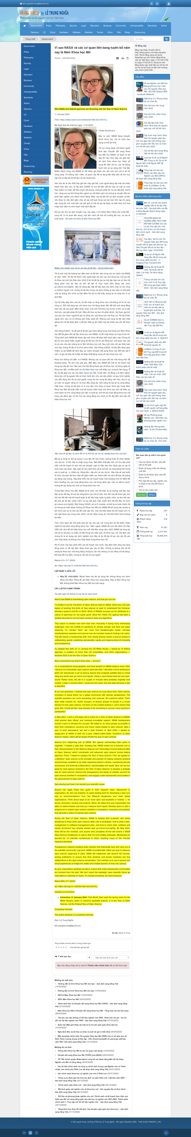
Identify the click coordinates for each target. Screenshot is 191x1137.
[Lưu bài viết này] (128, 58)
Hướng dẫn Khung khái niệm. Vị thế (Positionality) (155, 428)
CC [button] (44, 32)
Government (29, 46)
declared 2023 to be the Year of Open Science (75, 655)
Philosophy (28, 57)
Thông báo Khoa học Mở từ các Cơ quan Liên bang (80, 1050)
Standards (28, 97)
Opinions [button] (35, 32)
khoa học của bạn (119, 453)
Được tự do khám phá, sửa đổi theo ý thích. (152, 476)
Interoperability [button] (136, 25)
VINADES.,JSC (154, 1121)
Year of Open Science (101, 755)
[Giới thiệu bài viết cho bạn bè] (118, 58)
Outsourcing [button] (139, 32)
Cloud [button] (52, 32)
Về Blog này (141, 45)
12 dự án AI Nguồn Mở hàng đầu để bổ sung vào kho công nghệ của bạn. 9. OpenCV (152, 335)
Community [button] (121, 25)
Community (29, 86)
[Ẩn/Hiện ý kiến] (89, 957)
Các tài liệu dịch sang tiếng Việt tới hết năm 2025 (156, 152)
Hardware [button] (64, 32)
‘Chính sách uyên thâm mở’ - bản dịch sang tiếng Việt (81, 1085)
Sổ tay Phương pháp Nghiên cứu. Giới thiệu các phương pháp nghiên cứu (155, 418)
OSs (26, 154)
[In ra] (123, 58)
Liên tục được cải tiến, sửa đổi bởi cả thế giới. (152, 463)
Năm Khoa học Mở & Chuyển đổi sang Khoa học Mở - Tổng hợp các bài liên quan (93, 1010)
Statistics (28, 137)
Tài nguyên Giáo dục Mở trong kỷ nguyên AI (155, 343)
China (26, 149)
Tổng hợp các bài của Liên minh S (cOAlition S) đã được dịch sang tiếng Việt (156, 185)
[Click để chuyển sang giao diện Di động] (36, 1133)
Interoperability (30, 91)
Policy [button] (48, 25)
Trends (27, 143)
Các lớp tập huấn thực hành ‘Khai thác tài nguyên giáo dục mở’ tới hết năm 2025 (152, 126)
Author (27, 103)
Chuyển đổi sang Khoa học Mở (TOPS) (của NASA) (80, 1055)
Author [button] (164, 25)
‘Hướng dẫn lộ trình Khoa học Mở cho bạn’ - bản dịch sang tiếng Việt (88, 983)
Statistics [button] (89, 32)
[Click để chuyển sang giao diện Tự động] (24, 1133)
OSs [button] (119, 32)
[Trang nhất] (25, 25)
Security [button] (73, 25)
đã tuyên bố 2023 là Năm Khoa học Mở (82, 218)
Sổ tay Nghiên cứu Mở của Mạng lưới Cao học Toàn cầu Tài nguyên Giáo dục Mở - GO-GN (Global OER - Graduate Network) (152, 89)
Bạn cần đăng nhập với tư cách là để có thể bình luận (92, 965)
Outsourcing (29, 166)
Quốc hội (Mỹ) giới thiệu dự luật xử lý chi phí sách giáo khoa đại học (88, 1024)
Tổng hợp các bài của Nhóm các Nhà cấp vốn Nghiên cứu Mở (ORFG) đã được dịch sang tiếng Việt (150, 174)
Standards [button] (152, 25)
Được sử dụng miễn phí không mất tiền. (152, 469)
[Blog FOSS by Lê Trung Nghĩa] (44, 12)
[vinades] (36, 218)
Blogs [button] (127, 32)
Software (28, 131)
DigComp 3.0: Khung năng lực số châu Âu (156, 100)
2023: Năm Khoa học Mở (68, 999)
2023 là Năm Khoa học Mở (69, 995)
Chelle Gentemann (107, 130)
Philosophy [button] (60, 25)
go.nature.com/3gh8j (64, 504)
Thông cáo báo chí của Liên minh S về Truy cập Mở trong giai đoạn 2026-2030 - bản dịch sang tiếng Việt (152, 285)
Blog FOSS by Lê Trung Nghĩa (102, 1121)
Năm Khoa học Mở (87, 372)
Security (27, 63)
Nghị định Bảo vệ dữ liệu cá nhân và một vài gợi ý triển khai (84, 1031)
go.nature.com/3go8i (64, 286)
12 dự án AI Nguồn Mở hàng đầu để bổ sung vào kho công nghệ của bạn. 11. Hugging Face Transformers (151, 258)
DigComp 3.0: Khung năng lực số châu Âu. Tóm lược (156, 439)
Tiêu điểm (139, 76)
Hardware (28, 126)
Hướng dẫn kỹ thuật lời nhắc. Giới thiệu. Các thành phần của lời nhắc (150, 364)
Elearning (28, 171)
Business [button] (107, 25)
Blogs (26, 160)
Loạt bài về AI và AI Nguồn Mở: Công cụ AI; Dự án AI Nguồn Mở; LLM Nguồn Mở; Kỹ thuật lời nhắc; (152, 161)
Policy (26, 51)
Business (28, 80)
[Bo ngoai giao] (36, 180)
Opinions (28, 108)
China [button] (110, 32)
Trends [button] (100, 32)
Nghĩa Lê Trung (124, 933)
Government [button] (36, 25)
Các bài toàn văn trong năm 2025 (154, 107)
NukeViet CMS (130, 1121)
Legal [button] (83, 25)
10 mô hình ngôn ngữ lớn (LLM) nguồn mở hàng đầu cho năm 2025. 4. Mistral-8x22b (152, 408)
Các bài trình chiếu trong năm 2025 (155, 115)
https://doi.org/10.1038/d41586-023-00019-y (78, 565)
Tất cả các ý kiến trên (148, 489)
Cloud (26, 120)
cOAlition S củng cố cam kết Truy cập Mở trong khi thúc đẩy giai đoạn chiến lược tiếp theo (151, 353)
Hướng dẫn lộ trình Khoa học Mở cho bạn (76, 990)
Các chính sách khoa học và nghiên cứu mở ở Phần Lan (82, 1073)
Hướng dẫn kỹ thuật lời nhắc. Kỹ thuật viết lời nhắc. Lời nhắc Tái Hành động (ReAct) (150, 271)
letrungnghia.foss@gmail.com (36, 3)
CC (25, 114)
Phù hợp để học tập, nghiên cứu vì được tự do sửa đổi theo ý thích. (153, 483)
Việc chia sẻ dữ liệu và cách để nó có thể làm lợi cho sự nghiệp (83, 453)
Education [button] (94, 25)
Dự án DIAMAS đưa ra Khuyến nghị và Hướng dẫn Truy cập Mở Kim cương (150, 324)
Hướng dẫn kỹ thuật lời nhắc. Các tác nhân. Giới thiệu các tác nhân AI (151, 374)
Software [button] (76, 32)
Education (28, 74)
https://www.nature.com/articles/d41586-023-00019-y (83, 119)
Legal (26, 68)
